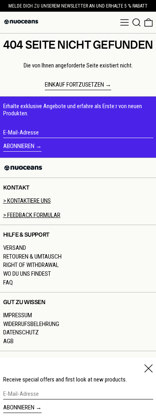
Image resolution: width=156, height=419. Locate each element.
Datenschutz (21, 332)
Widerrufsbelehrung (31, 324)
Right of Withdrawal (31, 265)
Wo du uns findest (27, 273)
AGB (8, 341)
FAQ (8, 282)
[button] (136, 22)
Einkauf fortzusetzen (74, 84)
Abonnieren (18, 146)
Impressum (17, 315)
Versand (14, 247)
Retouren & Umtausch (32, 256)
